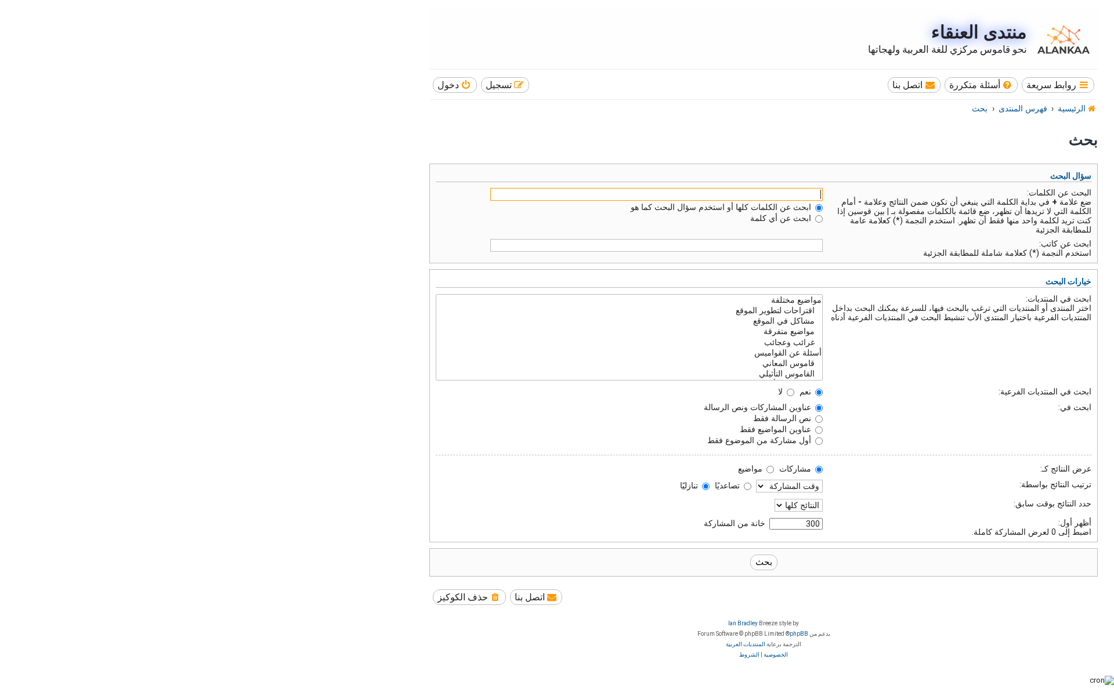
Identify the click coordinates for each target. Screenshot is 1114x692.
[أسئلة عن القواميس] (629, 353)
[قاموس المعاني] (629, 363)
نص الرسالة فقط (783, 418)
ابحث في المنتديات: (1058, 298)
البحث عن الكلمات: (1059, 192)
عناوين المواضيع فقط (776, 429)
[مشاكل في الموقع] (629, 321)
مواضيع (751, 468)
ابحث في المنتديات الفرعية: (1045, 391)
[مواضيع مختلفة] (629, 300)
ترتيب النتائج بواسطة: (1055, 484)
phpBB (799, 634)
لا (781, 391)
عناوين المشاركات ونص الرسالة (758, 407)
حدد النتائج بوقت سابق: (1052, 503)
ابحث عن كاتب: (1065, 243)
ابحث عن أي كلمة (781, 218)
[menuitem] (981, 85)
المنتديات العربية (745, 644)
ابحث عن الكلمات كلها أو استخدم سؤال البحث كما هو (722, 207)
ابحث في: (1074, 407)
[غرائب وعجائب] (629, 343)
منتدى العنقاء (979, 32)
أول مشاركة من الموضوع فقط (760, 440)
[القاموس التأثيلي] (629, 374)
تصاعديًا (728, 485)
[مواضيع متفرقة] (629, 332)
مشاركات (796, 468)
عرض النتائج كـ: (1065, 468)
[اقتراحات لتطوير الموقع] (629, 311)
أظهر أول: (1074, 522)
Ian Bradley (743, 623)
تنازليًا (690, 485)
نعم (806, 391)
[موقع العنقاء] (1060, 39)
